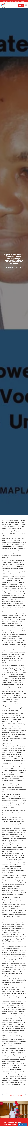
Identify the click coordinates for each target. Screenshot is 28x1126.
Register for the (14, 1)
